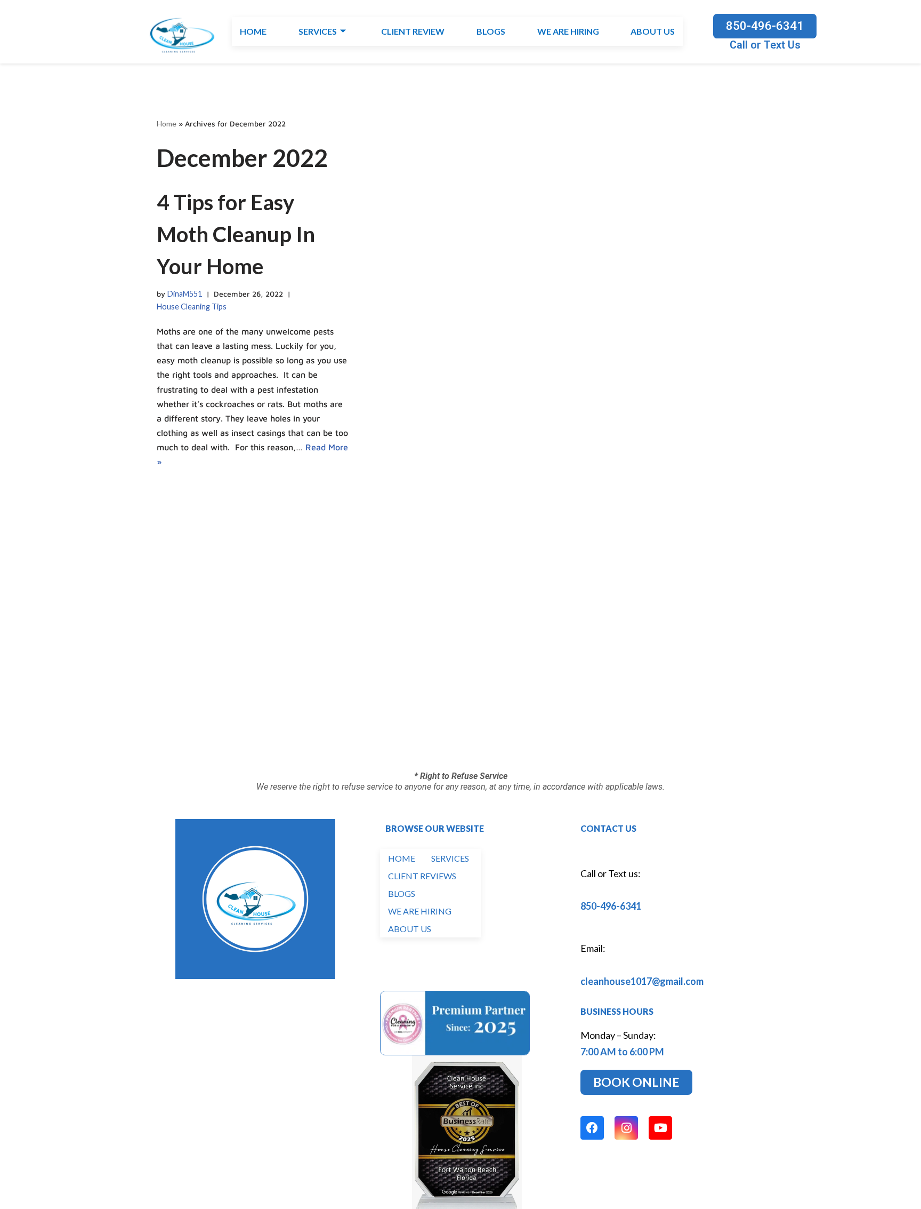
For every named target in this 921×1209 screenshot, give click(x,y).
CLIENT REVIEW (413, 32)
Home (166, 123)
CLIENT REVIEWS (422, 876)
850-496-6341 (610, 906)
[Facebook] (592, 1128)
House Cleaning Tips (192, 306)
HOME (253, 32)
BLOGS (490, 32)
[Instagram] (626, 1128)
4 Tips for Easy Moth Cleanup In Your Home (236, 234)
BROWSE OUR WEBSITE (434, 828)
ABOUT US (653, 32)
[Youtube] (660, 1128)
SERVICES (317, 32)
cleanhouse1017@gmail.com (642, 981)
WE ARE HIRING (568, 32)
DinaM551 (184, 293)
